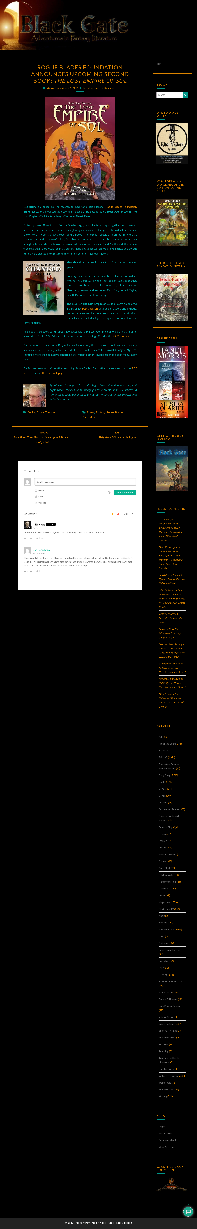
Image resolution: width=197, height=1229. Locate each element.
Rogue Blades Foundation (121, 207)
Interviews (164, 888)
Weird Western (166, 1089)
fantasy (100, 412)
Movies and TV (166, 909)
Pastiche (163, 960)
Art (160, 736)
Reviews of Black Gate (170, 981)
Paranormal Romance (170, 949)
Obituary (163, 943)
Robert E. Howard (168, 999)
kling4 (162, 628)
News (162, 936)
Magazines (164, 902)
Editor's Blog (166, 827)
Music (162, 915)
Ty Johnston (90, 88)
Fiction (162, 847)
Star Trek (164, 1044)
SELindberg (39, 524)
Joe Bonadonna (41, 550)
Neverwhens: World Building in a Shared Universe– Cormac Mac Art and (170, 532)
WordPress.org (166, 1147)
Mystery (163, 922)
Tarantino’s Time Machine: (43, 437)
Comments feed (167, 1140)
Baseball (163, 750)
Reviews (163, 974)
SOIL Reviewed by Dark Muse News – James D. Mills (170, 594)
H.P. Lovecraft (166, 874)
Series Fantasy (166, 1023)
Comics (163, 788)
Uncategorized (166, 1068)
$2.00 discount (121, 336)
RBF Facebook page (52, 373)
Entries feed (165, 1133)
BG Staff (163, 757)
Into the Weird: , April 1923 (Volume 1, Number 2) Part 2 (172, 652)
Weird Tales (165, 1082)
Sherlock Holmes (168, 1030)
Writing (163, 1096)
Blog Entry (164, 775)
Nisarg (128, 1222)
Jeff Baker (164, 574)
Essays (162, 833)
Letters (163, 895)
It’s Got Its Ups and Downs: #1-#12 (172, 579)
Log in (162, 1126)
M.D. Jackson (90, 308)
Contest (163, 802)
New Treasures (166, 929)
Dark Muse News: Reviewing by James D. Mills (172, 602)
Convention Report (169, 809)
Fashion (163, 840)
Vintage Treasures (168, 1075)
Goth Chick (164, 868)
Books (31, 412)
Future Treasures (47, 412)
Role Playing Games (169, 1006)
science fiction (166, 1017)
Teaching (164, 1051)
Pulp (161, 967)
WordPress (106, 1222)
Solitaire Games (167, 1037)
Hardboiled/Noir (167, 881)
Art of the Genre (167, 743)
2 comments (109, 88)
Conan (162, 795)
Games (162, 861)
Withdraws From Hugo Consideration (170, 633)
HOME (159, 63)
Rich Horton (165, 992)
